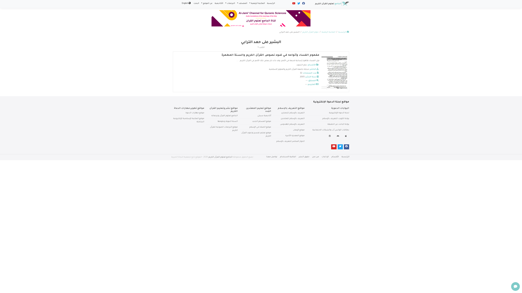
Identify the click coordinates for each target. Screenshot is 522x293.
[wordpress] (330, 136)
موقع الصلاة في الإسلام (260, 127)
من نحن (315, 157)
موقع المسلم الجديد (261, 121)
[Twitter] (298, 4)
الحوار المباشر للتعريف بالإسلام (290, 141)
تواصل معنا (271, 157)
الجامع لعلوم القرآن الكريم (220, 157)
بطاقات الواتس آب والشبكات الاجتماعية (330, 130)
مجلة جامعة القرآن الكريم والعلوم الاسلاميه (289, 69)
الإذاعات (325, 157)
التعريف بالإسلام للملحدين (292, 119)
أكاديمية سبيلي (264, 116)
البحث (196, 3)
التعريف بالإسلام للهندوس (292, 124)
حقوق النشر (304, 157)
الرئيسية (271, 3)
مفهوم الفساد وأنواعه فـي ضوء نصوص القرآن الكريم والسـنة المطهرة (270, 55)
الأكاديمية (219, 3)
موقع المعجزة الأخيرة (294, 136)
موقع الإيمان (298, 130)
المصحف (243, 3)
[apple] (346, 136)
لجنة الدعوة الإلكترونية (339, 113)
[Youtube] (294, 4)
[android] (338, 136)
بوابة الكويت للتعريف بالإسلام (335, 119)
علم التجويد (301, 65)
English (185, 3)
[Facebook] (303, 4)
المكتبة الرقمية (258, 3)
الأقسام (335, 157)
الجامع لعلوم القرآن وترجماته (224, 116)
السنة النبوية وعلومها (227, 121)
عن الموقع (207, 3)
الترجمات (231, 3)
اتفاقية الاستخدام (288, 157)
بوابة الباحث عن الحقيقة (338, 124)
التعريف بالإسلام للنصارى (292, 113)
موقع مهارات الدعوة (195, 113)
